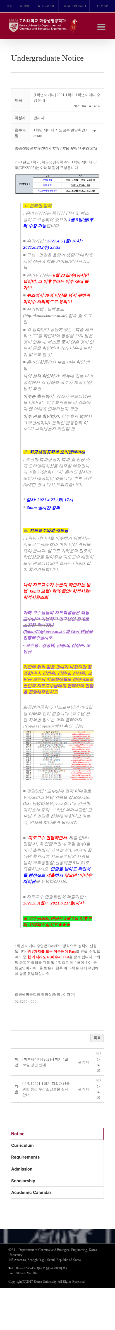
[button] (38, 118)
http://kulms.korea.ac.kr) (46, 315)
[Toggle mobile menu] (102, 26)
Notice (18, 1133)
